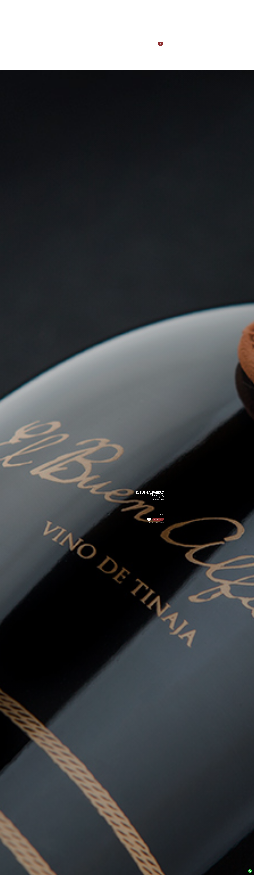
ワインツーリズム (102, 43)
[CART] (160, 44)
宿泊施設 (107, 43)
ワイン (97, 43)
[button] (165, 44)
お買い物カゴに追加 (158, 519)
